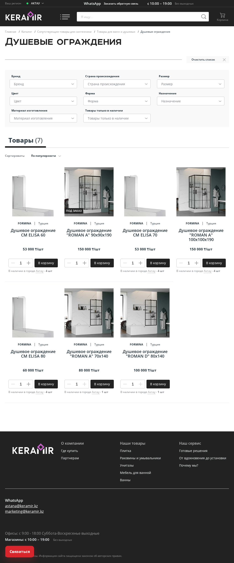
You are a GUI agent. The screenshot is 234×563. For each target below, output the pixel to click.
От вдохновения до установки (202, 458)
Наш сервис (190, 443)
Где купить (69, 451)
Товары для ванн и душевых (116, 32)
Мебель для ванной (135, 472)
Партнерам (70, 458)
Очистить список (203, 59)
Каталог (27, 32)
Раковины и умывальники (140, 458)
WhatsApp (92, 3)
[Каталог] (64, 16)
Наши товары (132, 443)
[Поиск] (204, 16)
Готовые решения (193, 451)
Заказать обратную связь (121, 3)
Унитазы (127, 465)
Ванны (125, 480)
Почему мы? (188, 465)
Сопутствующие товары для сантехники (64, 32)
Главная (11, 32)
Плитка (125, 451)
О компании (72, 443)
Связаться (19, 551)
